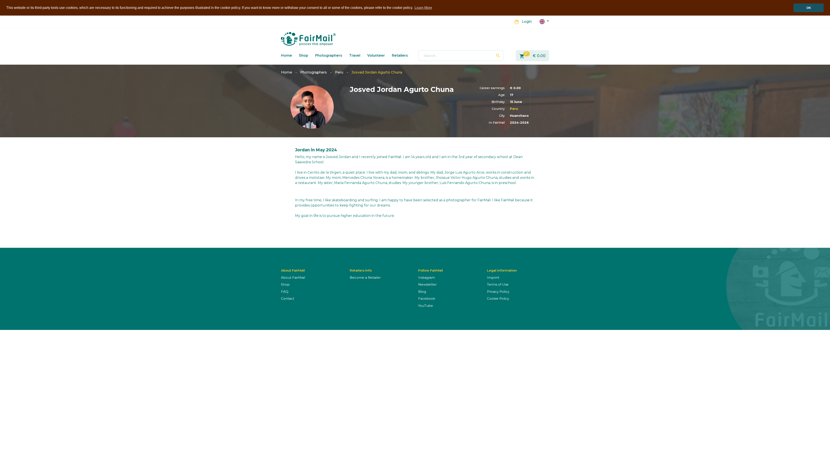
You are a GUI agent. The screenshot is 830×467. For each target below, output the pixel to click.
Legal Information (502, 270)
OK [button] (808, 8)
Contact (287, 298)
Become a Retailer (365, 277)
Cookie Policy (498, 298)
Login (527, 21)
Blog (422, 291)
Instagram (426, 277)
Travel (354, 55)
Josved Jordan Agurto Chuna (376, 72)
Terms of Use (498, 284)
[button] (544, 21)
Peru (339, 72)
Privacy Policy (498, 291)
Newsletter (427, 284)
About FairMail (293, 277)
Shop (303, 55)
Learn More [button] (423, 8)
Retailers (400, 55)
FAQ (284, 291)
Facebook (426, 298)
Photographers (328, 55)
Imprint (493, 277)
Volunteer (376, 55)
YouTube (425, 306)
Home (286, 55)
